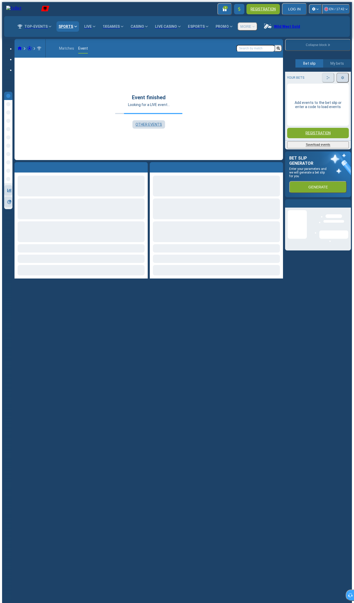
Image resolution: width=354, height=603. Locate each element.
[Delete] (278, 166)
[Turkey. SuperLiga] (39, 48)
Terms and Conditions (320, 122)
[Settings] (315, 9)
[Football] (29, 48)
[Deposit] (239, 9)
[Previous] (154, 166)
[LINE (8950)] (20, 48)
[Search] (278, 48)
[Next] (166, 166)
